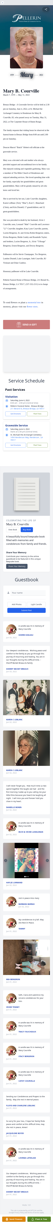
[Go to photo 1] (25, 876)
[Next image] (47, 860)
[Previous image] (5, 860)
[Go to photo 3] (28, 876)
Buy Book (27, 529)
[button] (26, 697)
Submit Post (26, 610)
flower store (32, 306)
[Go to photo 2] (26, 876)
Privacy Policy (19, 1212)
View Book (12, 529)
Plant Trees (37, 414)
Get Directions (16, 414)
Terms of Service (33, 1212)
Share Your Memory (16, 566)
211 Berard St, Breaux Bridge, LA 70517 (27, 408)
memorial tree (34, 302)
